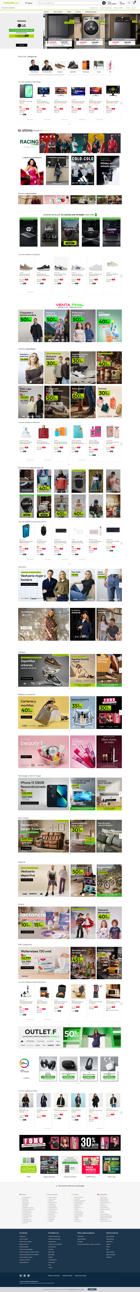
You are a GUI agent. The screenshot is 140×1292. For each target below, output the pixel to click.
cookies (82, 1289)
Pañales (76, 1209)
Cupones (46, 12)
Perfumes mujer (78, 1207)
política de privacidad (74, 1289)
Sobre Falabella (110, 1236)
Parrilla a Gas (77, 1210)
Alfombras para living (79, 1200)
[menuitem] (118, 7)
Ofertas (78, 12)
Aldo (49, 1265)
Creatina (76, 1217)
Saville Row (25, 1199)
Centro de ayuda (23, 1239)
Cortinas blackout (78, 1202)
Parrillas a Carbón (79, 1212)
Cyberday (50, 1249)
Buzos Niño (25, 1200)
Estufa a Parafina (78, 1216)
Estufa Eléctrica (26, 1214)
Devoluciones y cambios (25, 1241)
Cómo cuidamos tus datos (25, 1257)
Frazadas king (52, 1204)
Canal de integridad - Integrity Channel (29, 1252)
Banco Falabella (110, 1252)
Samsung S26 (103, 1205)
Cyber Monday (52, 1246)
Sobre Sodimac (110, 1239)
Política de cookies (67, 1275)
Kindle (102, 1210)
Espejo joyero (103, 1197)
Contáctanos (22, 1236)
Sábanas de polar (53, 1202)
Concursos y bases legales (25, 1249)
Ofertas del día (58, 12)
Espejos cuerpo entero (106, 1221)
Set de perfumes (104, 1207)
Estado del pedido (23, 1246)
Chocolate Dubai (27, 1219)
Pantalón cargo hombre (28, 1209)
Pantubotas (51, 1217)
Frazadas (51, 1221)
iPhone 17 (102, 1204)
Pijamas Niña (26, 1202)
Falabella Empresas (90, 12)
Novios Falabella (81, 1239)
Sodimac (108, 1244)
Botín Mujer (52, 1214)
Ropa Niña (25, 1205)
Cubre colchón (52, 1199)
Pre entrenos (77, 1221)
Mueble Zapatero (78, 1197)
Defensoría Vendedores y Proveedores (29, 1254)
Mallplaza (108, 1257)
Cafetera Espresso (27, 1221)
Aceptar (92, 1289)
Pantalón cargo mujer (28, 1207)
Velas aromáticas (104, 1214)
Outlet (69, 12)
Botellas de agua (104, 1199)
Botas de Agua (52, 1216)
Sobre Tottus (109, 1241)
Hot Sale (50, 1257)
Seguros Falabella (110, 1254)
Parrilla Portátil (78, 1214)
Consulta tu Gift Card (24, 1259)
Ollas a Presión (78, 1204)
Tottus (108, 1246)
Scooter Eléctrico (27, 1210)
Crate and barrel (52, 1259)
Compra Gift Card (24, 1262)
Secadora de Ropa (27, 1212)
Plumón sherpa (52, 1205)
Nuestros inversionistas (54, 1239)
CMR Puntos (80, 1236)
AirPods (102, 1212)
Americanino (51, 1262)
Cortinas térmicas (53, 1209)
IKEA (107, 1249)
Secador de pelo (104, 1200)
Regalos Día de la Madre (106, 1216)
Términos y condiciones (54, 1275)
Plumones (51, 1200)
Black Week (51, 1254)
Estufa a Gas (52, 1219)
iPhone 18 (25, 1222)
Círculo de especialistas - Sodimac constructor (89, 1244)
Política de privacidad (80, 1275)
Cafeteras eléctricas (105, 1202)
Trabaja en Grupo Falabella (55, 1244)
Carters (50, 1267)
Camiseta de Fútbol (27, 1216)
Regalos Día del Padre (105, 1217)
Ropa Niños (25, 1204)
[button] (71, 3)
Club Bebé (80, 1241)
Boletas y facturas (23, 1244)
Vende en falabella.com (54, 1236)
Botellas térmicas (53, 1207)
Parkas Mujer (52, 1210)
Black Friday (51, 1252)
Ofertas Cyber (104, 1219)
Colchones (77, 1199)
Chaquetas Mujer (27, 1197)
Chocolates (25, 1217)
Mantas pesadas (52, 1197)
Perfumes (76, 1205)
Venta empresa (52, 1241)
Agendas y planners (105, 1209)
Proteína (76, 1219)
